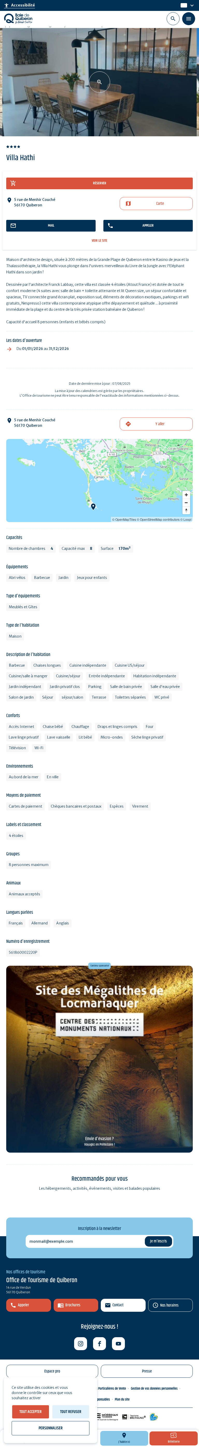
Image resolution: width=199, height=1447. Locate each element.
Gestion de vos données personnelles (154, 1388)
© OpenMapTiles (124, 519)
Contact (118, 1305)
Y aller (160, 424)
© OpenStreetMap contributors (158, 519)
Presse (147, 1371)
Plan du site (122, 1399)
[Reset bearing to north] (186, 510)
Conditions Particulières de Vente (105, 1388)
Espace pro (52, 1371)
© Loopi (185, 519)
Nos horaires (169, 1305)
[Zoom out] (186, 502)
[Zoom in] (186, 495)
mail (51, 225)
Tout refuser (70, 1412)
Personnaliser (51, 1428)
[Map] (99, 480)
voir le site (99, 241)
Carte (160, 203)
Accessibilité (19, 5)
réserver (99, 183)
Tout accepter (30, 1412)
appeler (148, 225)
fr (182, 5)
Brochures (72, 1305)
